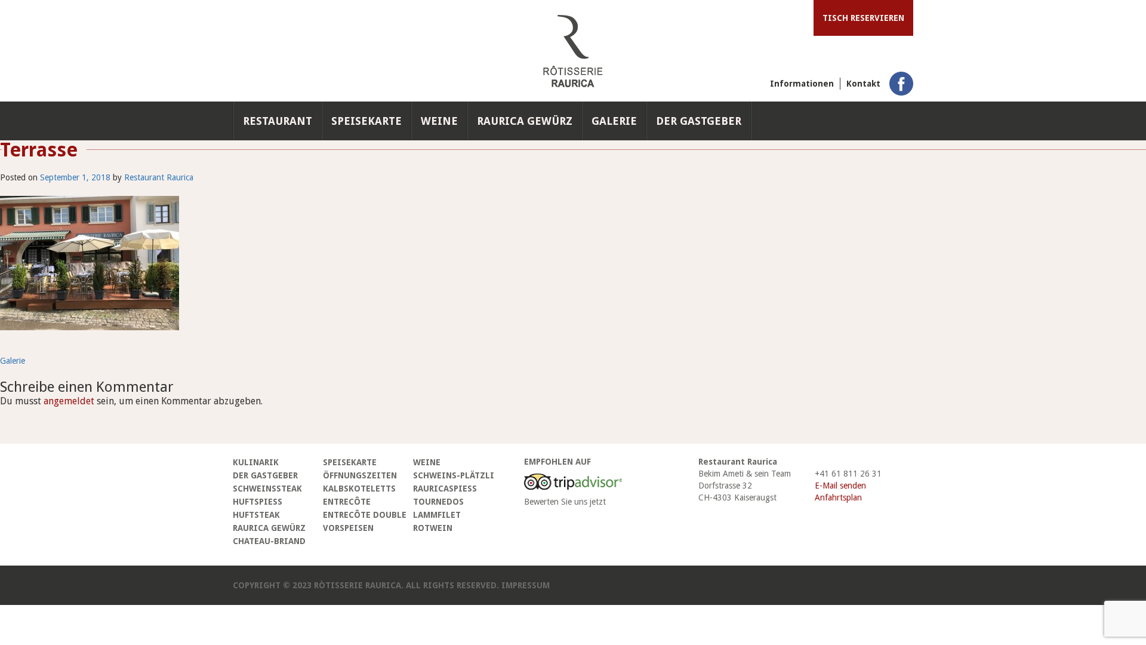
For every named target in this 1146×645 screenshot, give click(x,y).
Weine (439, 121)
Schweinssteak (267, 488)
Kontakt (863, 83)
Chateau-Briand (269, 541)
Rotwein (432, 528)
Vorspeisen (348, 528)
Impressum (525, 585)
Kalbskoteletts (359, 488)
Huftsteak (256, 515)
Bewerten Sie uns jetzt (565, 501)
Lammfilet (437, 515)
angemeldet (69, 401)
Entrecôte (347, 501)
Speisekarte (366, 121)
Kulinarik (256, 462)
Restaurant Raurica (158, 177)
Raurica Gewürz (524, 121)
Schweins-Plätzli (453, 475)
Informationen (802, 83)
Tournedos (438, 501)
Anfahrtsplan (838, 497)
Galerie (614, 121)
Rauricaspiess (445, 488)
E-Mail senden (840, 485)
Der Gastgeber (698, 121)
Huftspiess (257, 501)
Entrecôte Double (364, 515)
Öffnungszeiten (360, 475)
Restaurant (277, 121)
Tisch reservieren (863, 18)
